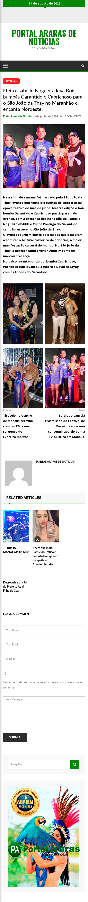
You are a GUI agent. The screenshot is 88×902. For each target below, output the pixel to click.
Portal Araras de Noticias (18, 116)
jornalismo (11, 81)
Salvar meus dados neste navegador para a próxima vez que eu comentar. (43, 684)
